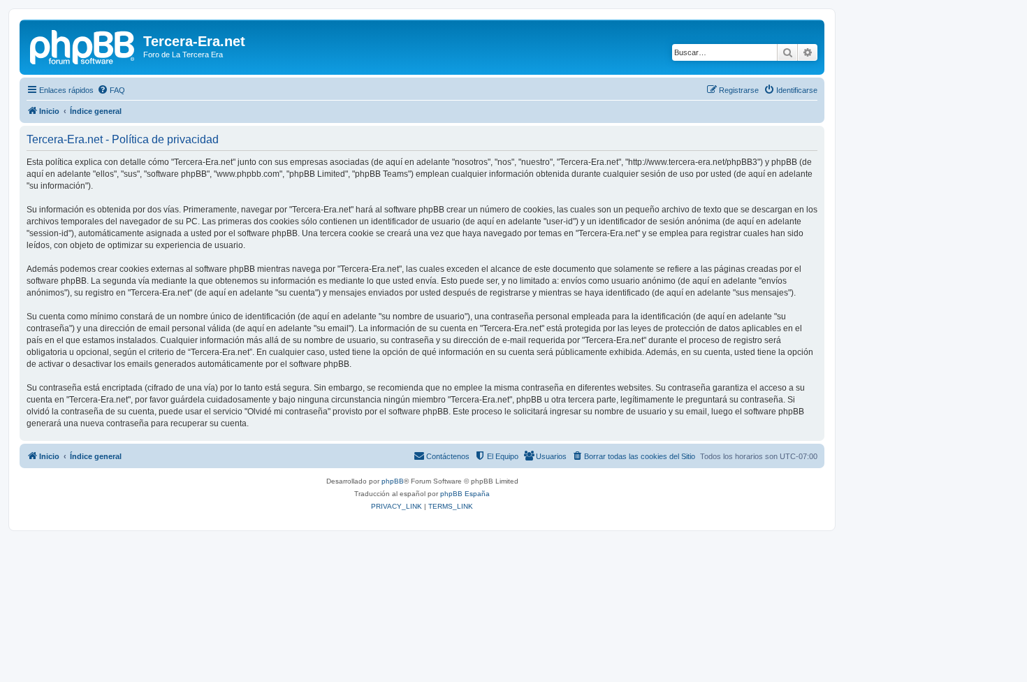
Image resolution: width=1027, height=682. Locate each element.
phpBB (392, 481)
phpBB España (465, 494)
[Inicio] (83, 45)
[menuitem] (111, 90)
